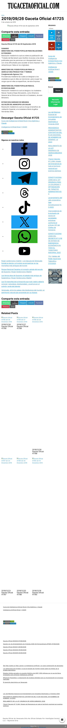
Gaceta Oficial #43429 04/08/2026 (14, 653)
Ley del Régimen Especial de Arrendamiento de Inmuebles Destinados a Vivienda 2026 (31, 693)
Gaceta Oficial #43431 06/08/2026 (14, 647)
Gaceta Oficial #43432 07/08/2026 (14, 641)
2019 (2, 15)
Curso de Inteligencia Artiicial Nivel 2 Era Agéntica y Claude (22, 607)
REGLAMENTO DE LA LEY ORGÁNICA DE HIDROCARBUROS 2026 (55, 150)
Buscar (50, 87)
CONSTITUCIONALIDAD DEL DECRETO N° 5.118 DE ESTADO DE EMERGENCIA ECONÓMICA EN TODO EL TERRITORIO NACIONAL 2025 (55, 243)
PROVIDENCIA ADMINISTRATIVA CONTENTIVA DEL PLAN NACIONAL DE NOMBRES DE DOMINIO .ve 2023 (55, 135)
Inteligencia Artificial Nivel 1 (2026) (14, 127)
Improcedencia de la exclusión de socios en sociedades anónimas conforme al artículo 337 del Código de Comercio (55, 220)
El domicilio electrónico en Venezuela (15, 682)
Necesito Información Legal (55, 102)
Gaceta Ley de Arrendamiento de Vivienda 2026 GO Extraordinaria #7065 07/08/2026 (31, 644)
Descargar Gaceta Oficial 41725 (20, 117)
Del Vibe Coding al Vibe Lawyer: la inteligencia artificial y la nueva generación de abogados (33, 665)
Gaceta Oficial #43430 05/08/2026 (14, 650)
